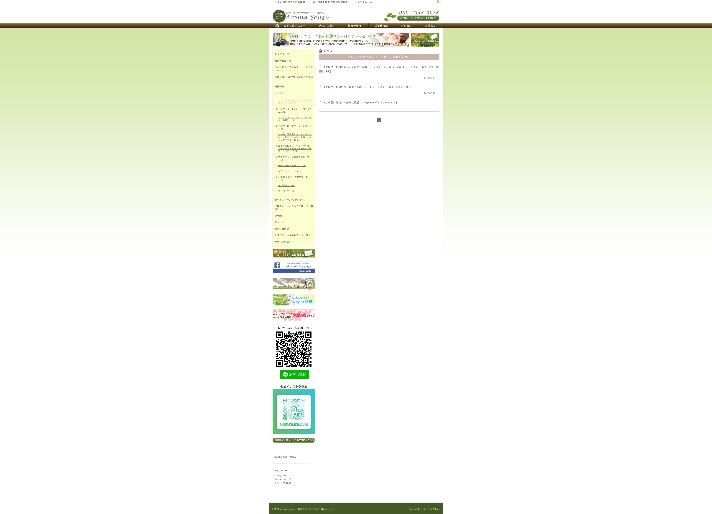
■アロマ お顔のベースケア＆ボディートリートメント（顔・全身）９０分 (367, 87)
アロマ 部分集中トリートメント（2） (295, 127)
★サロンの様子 (283, 241)
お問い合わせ (282, 228)
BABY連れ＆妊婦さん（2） (292, 165)
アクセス (279, 222)
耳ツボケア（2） (286, 191)
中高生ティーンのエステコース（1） (293, 158)
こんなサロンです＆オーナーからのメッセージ (294, 69)
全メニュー (281, 93)
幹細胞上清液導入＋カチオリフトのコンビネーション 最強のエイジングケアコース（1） (295, 137)
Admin (436, 509)
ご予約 (278, 216)
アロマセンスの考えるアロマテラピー (294, 78)
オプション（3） (286, 185)
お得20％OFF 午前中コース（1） (293, 178)
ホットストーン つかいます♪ (290, 199)
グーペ (427, 509)
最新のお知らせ (283, 60)
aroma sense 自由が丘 (294, 509)
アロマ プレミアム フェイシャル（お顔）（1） (295, 118)
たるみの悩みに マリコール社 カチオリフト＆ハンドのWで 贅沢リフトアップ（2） (295, 148)
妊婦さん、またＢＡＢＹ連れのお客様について (294, 208)
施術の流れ (281, 86)
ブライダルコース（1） (290, 171)
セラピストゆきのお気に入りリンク (294, 235)
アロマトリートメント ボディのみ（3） (295, 110)
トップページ (282, 54)
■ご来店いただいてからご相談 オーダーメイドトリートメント (361, 102)
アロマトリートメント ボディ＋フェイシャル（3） (295, 101)
